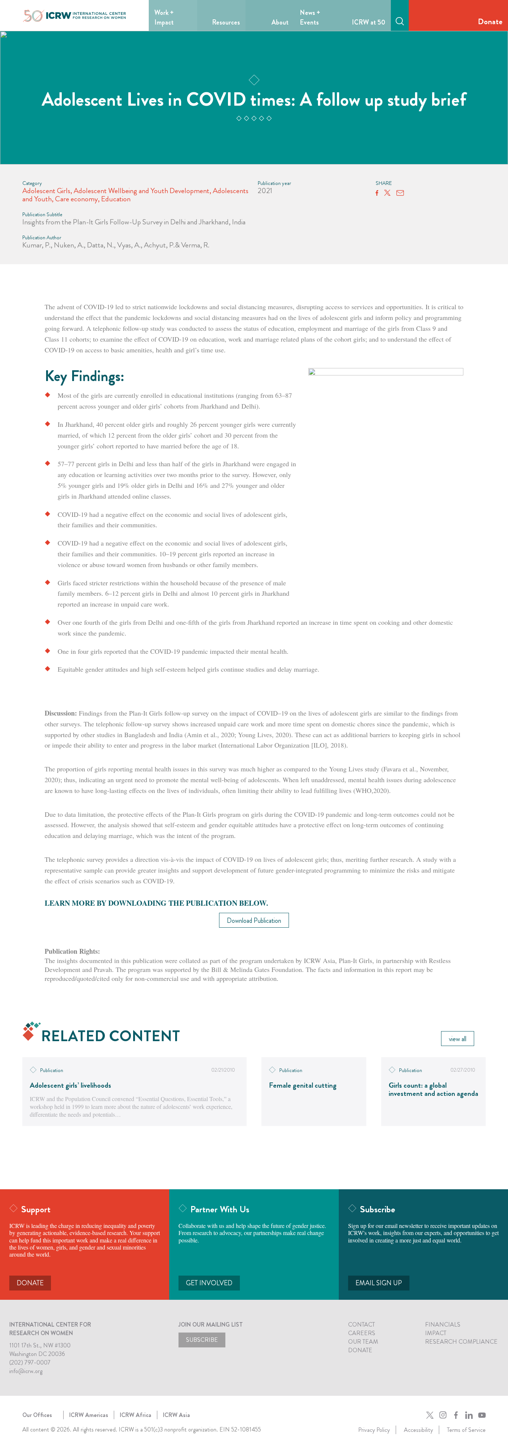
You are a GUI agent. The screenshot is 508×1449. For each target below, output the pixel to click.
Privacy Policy (374, 1430)
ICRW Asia (176, 1415)
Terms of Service (466, 1430)
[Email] (400, 193)
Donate (490, 21)
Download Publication (254, 920)
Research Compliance (461, 1341)
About (280, 22)
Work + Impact (164, 17)
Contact (361, 1324)
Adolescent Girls (46, 190)
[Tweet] (387, 193)
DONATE (30, 1283)
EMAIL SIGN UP (379, 1283)
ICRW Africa (135, 1415)
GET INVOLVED (209, 1283)
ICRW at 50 (368, 22)
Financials (442, 1324)
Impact (435, 1333)
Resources (226, 22)
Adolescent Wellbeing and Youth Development (141, 190)
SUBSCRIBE (202, 1340)
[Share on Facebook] (377, 193)
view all (457, 1039)
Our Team (363, 1341)
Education (116, 198)
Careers (361, 1333)
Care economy (76, 198)
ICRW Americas (88, 1415)
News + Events (310, 17)
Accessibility (418, 1430)
